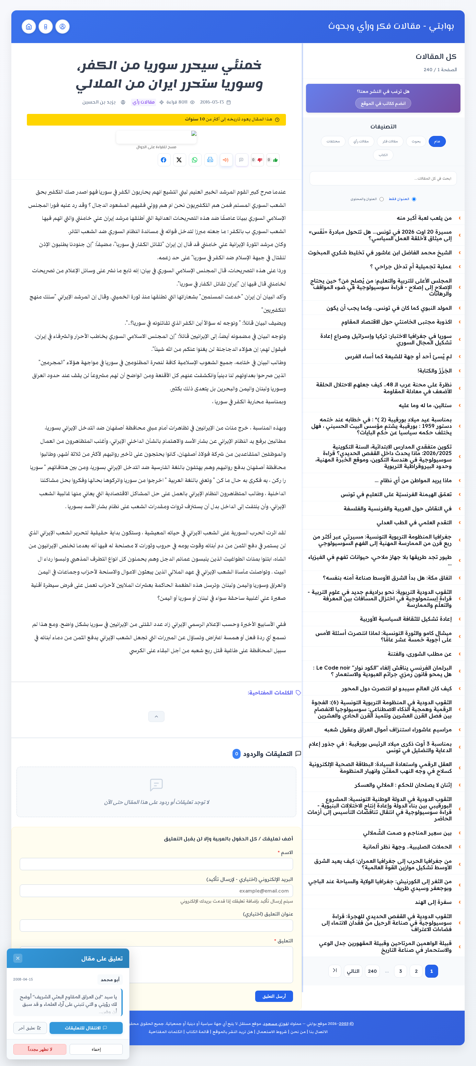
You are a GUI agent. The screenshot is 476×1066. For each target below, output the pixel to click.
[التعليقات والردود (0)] (241, 159)
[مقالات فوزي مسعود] (62, 26)
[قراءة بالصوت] (226, 159)
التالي (353, 971)
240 (372, 971)
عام (437, 141)
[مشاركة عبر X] (179, 159)
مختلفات (333, 141)
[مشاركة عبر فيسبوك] (164, 159)
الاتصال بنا (318, 1032)
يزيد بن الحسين (99, 102)
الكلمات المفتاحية (165, 1032)
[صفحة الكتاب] (46, 26)
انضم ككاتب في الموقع (383, 103)
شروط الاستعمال (271, 1032)
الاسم (285, 852)
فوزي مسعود (275, 1024)
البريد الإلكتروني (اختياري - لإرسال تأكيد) (236, 890)
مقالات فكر (390, 141)
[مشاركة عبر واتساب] (195, 159)
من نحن (298, 1032)
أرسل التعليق (274, 996)
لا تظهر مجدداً (40, 1049)
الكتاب (383, 155)
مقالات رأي (361, 141)
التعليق (283, 941)
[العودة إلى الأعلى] (156, 716)
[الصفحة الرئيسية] (29, 26)
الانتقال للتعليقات (83, 1027)
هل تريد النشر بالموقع (232, 1032)
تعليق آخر (26, 1028)
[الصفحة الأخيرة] (334, 971)
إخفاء (96, 1049)
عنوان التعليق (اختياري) (268, 914)
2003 (343, 1024)
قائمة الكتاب (197, 1032)
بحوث (416, 141)
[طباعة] (210, 159)
